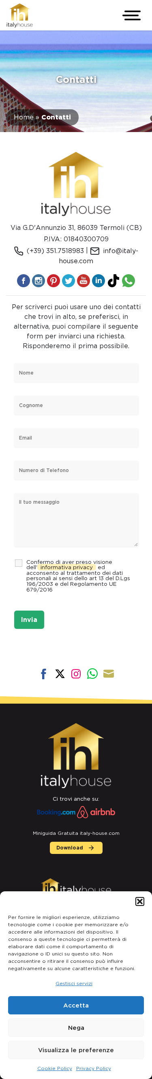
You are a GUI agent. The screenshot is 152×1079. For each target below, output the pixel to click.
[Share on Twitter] (60, 674)
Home (24, 117)
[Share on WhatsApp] (92, 674)
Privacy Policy (93, 1068)
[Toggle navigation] (133, 15)
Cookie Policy (54, 1068)
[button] (140, 901)
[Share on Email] (109, 674)
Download (69, 848)
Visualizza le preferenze (76, 1050)
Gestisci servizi (74, 983)
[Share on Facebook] (44, 674)
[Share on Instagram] (76, 674)
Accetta (76, 1005)
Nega (76, 1027)
